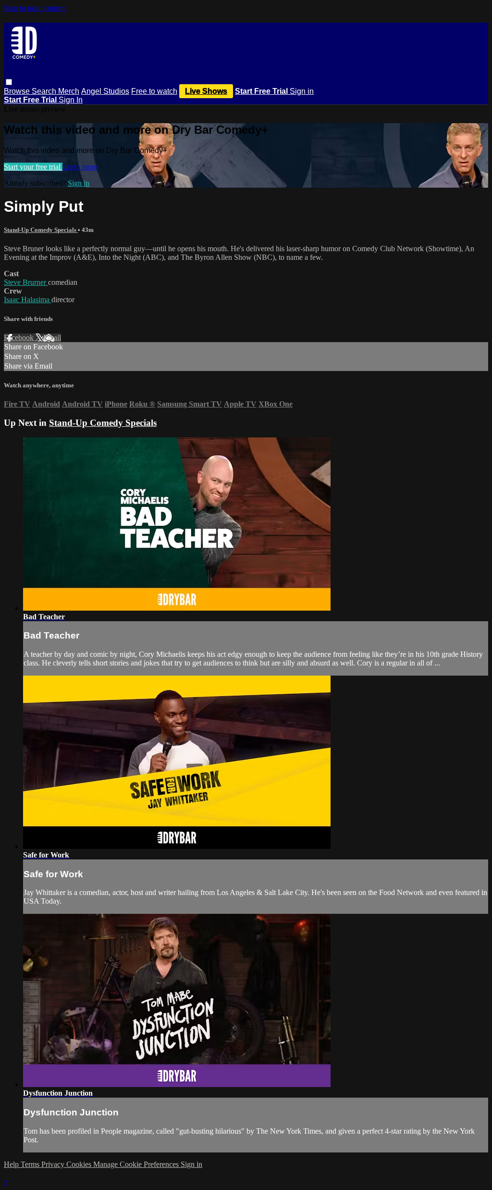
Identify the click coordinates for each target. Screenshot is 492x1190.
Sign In (71, 100)
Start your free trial (33, 167)
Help (12, 1164)
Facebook (20, 337)
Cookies (79, 1164)
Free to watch (154, 91)
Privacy (53, 1164)
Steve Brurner (26, 282)
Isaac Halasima (27, 299)
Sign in (302, 91)
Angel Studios (105, 91)
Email (52, 337)
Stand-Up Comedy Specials (41, 229)
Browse (18, 91)
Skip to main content (35, 8)
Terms (31, 1164)
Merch (68, 91)
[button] (9, 82)
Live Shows (206, 91)
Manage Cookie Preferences (137, 1164)
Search (45, 91)
